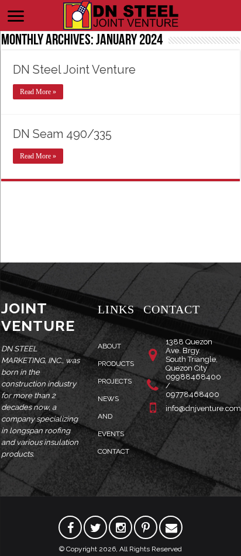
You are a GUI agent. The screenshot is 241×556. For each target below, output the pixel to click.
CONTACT (113, 451)
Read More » (38, 92)
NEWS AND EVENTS (111, 416)
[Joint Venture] (120, 14)
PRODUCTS (116, 364)
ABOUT (109, 346)
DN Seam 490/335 (62, 134)
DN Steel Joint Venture (74, 70)
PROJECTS (115, 381)
